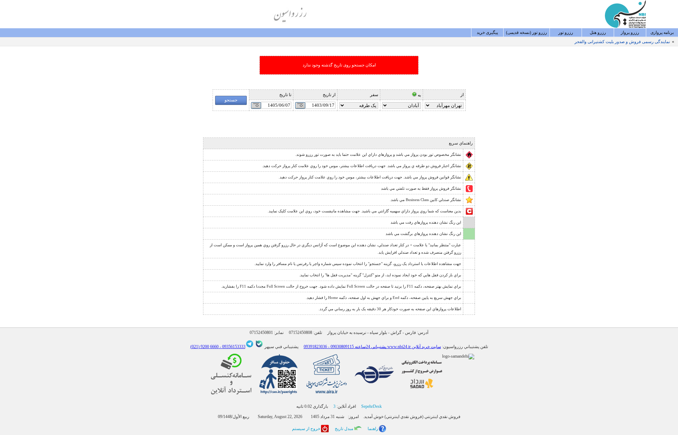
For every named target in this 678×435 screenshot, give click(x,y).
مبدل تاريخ (344, 428)
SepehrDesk (371, 406)
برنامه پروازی (662, 32)
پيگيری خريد (487, 32)
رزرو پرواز (630, 32)
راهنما (373, 428)
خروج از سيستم (306, 428)
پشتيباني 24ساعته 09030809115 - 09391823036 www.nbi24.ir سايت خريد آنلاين (372, 346)
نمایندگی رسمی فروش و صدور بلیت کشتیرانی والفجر (622, 41)
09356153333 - (232, 346)
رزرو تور (565, 32)
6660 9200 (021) (204, 346)
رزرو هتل (598, 32)
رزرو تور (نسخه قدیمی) (526, 32)
